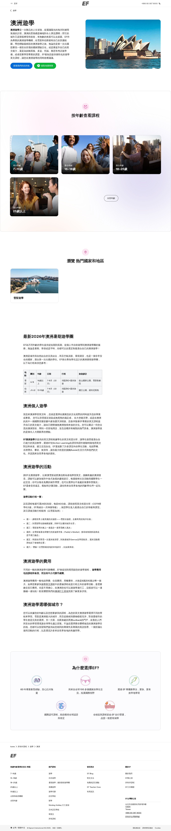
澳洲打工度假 (61, 591)
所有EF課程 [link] (22, 747)
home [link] (12, 747)
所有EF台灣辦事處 (132, 817)
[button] (14, 3)
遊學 (14, 11)
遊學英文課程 (48, 584)
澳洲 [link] (38, 747)
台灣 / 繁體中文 (19, 828)
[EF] (85, 4)
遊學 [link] (31, 747)
